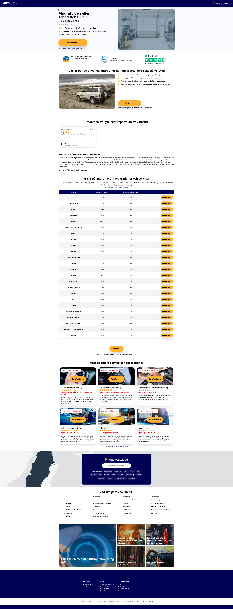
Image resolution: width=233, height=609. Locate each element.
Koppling (127, 497)
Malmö (126, 471)
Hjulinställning (99, 513)
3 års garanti (104, 586)
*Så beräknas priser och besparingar (70, 49)
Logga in (227, 3)
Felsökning (98, 510)
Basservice (143, 428)
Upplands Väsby (96, 475)
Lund (113, 475)
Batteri (68, 506)
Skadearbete (155, 497)
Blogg (120, 584)
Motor (126, 503)
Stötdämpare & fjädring (158, 506)
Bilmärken (103, 591)
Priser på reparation (124, 591)
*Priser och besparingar (107, 584)
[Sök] (129, 465)
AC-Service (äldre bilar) (71, 387)
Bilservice (69, 513)
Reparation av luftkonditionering (153, 387)
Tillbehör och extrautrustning (160, 510)
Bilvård (68, 516)
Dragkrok (98, 500)
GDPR (151, 601)
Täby (132, 471)
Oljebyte (104, 428)
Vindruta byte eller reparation (77, 170)
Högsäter (131, 478)
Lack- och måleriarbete (131, 500)
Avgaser (68, 503)
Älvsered (139, 475)
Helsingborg (129, 475)
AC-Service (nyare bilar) (110, 387)
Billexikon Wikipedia (124, 589)
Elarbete (97, 506)
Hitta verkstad (104, 589)
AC (67, 497)
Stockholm (108, 471)
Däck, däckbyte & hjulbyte (103, 503)
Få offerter (217, 3)
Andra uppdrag (70, 500)
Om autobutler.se (88, 584)
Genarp (120, 475)
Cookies (145, 601)
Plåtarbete (127, 510)
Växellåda (154, 513)
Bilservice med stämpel (71, 428)
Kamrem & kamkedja (101, 516)
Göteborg (117, 471)
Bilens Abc (121, 586)
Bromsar (97, 497)
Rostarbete (127, 513)
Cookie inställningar (128, 601)
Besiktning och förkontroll (74, 510)
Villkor (138, 601)
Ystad (138, 471)
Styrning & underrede (158, 503)
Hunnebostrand (120, 478)
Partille (109, 478)
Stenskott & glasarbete (158, 500)
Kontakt (85, 586)
